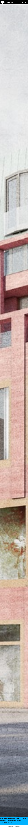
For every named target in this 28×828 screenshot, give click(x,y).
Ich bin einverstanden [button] (14, 826)
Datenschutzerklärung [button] (6, 822)
